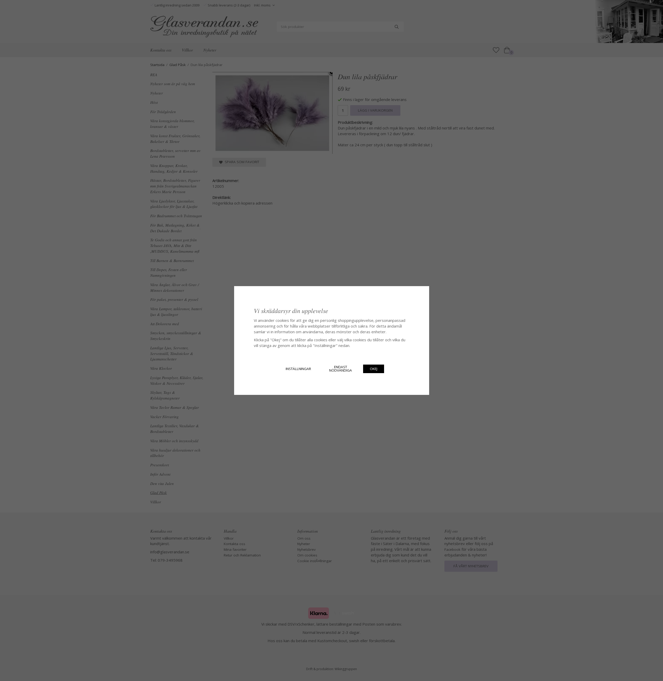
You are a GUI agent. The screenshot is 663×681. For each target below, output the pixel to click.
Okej (373, 368)
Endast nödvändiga (340, 369)
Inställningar (298, 368)
